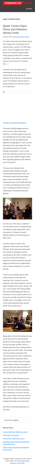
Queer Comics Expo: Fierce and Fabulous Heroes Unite (15, 29)
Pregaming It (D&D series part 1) (14, 438)
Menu (30, 9)
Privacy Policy (21, 463)
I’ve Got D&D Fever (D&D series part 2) (15, 432)
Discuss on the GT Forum (21, 37)
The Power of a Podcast (11, 435)
